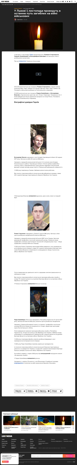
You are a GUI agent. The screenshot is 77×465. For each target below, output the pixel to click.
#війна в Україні (45, 385)
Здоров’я (13, 445)
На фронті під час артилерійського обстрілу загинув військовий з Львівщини (45, 428)
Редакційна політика (68, 441)
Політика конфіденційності (56, 441)
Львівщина (28, 1)
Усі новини (15, 1)
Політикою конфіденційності (7, 458)
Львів (21, 1)
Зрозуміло (5, 461)
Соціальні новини (13, 447)
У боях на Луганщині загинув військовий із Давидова (28, 428)
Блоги (12, 443)
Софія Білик (20, 19)
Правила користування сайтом (43, 444)
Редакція (53, 439)
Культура (32, 445)
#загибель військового (32, 385)
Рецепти (4, 445)
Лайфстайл (59, 1)
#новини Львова (19, 385)
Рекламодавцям (41, 441)
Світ (22, 443)
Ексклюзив (4, 441)
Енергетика (50, 1)
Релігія (32, 441)
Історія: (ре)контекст (33, 447)
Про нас (40, 439)
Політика (13, 441)
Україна (35, 1)
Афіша (3, 447)
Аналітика (42, 1)
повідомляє (22, 61)
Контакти (66, 439)
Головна (3, 4)
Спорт (31, 443)
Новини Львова (9, 4)
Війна (31, 439)
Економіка (23, 441)
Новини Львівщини (8, 426)
